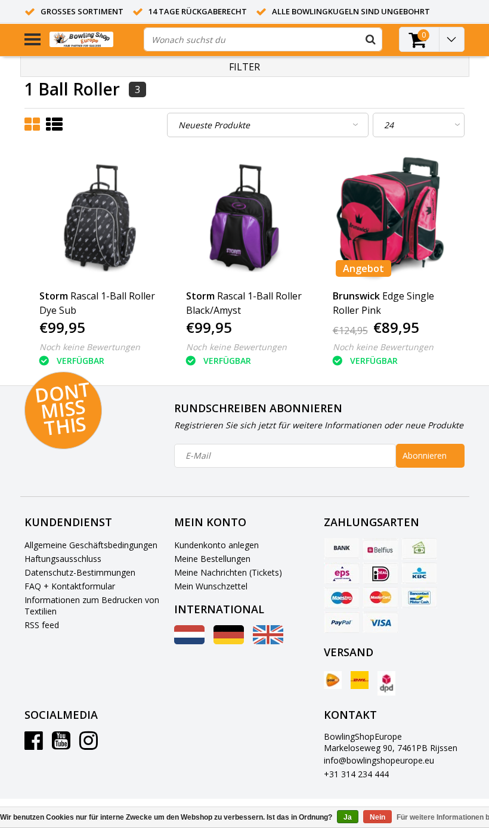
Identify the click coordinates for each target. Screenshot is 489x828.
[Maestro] (342, 597)
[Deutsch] (228, 641)
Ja (347, 817)
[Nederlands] (189, 641)
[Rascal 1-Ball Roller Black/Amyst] (245, 218)
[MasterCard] (380, 597)
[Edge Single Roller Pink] (391, 218)
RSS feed (41, 625)
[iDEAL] (380, 573)
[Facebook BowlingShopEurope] (33, 744)
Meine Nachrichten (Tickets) (228, 572)
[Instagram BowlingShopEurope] (88, 744)
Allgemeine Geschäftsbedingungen (90, 545)
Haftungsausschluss (62, 558)
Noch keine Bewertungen (89, 347)
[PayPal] (342, 622)
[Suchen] (370, 39)
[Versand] (333, 680)
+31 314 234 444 (356, 774)
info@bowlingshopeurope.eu (379, 760)
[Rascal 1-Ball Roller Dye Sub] (98, 218)
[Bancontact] (419, 597)
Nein (377, 817)
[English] (268, 641)
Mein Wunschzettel (210, 586)
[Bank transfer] (342, 549)
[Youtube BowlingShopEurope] (61, 744)
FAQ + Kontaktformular (69, 586)
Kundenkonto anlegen (216, 545)
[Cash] (419, 549)
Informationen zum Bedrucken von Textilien (91, 605)
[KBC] (419, 573)
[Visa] (380, 622)
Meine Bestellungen (212, 558)
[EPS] (342, 573)
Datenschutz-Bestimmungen (79, 572)
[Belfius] (380, 549)
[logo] (92, 40)
